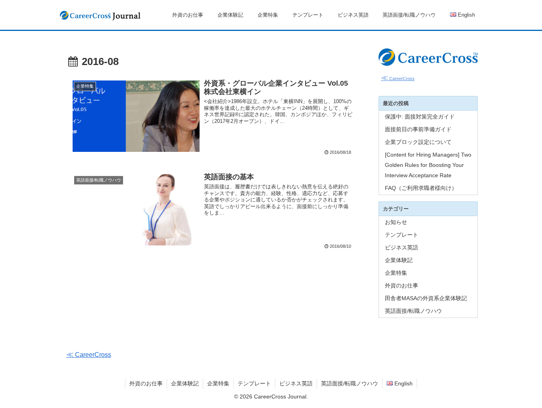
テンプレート (401, 235)
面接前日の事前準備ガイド (418, 129)
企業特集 (396, 273)
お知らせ (396, 222)
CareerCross (398, 78)
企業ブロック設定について (418, 142)
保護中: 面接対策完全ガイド (420, 116)
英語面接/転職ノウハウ (413, 311)
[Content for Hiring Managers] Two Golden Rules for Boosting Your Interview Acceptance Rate (428, 164)
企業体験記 (399, 260)
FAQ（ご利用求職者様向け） (421, 188)
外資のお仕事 (401, 285)
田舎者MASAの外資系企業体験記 (426, 298)
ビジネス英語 (401, 247)
